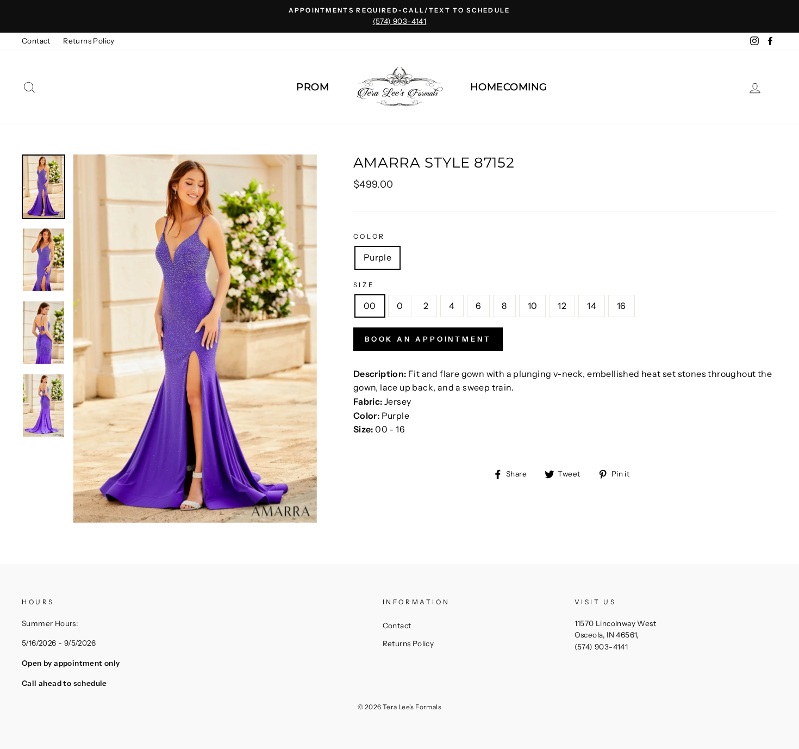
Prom (312, 87)
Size (363, 285)
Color (369, 236)
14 (591, 305)
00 (370, 305)
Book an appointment (428, 339)
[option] (399, 16)
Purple (377, 257)
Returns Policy (89, 40)
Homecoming (508, 87)
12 (562, 305)
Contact (36, 40)
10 (533, 305)
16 (621, 305)
